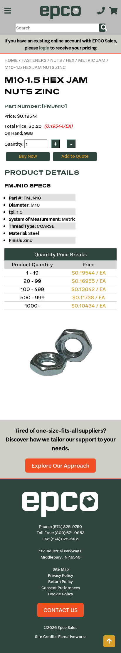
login (44, 47)
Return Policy (60, 581)
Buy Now (28, 156)
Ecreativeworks (72, 636)
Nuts (56, 60)
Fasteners (33, 60)
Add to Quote (75, 156)
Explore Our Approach (60, 465)
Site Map (61, 569)
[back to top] (109, 641)
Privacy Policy (60, 575)
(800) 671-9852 (69, 533)
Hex (70, 60)
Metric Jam (91, 60)
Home (11, 60)
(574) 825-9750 (67, 526)
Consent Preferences (60, 588)
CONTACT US (60, 610)
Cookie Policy (60, 594)
